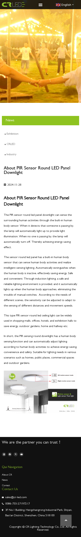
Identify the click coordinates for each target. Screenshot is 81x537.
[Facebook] (10, 454)
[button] (40, 4)
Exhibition (12, 134)
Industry (11, 154)
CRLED (11, 144)
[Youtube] (21, 454)
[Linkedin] (4, 454)
